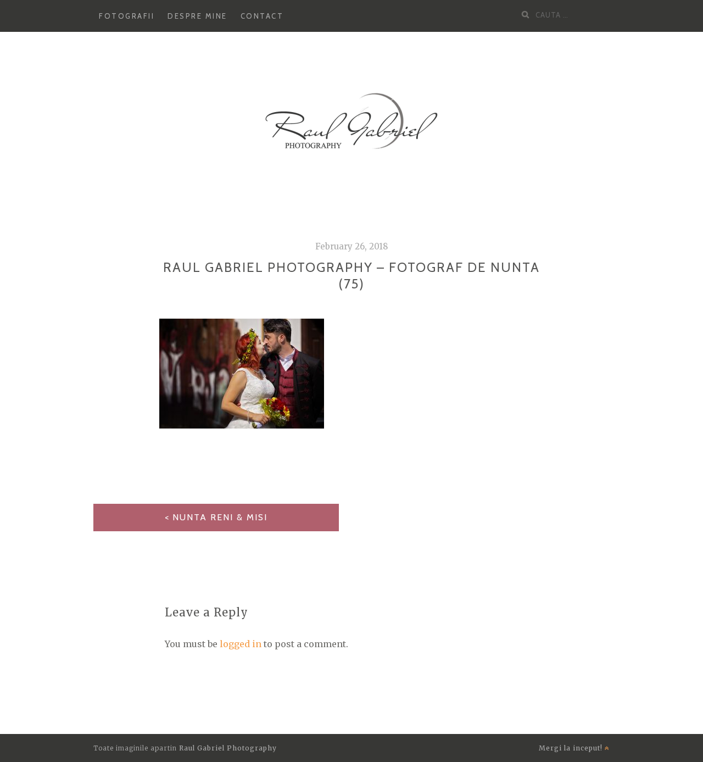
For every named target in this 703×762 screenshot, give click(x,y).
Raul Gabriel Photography (228, 748)
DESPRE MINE (197, 16)
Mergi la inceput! (572, 748)
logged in (240, 643)
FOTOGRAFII (126, 16)
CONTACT (262, 16)
